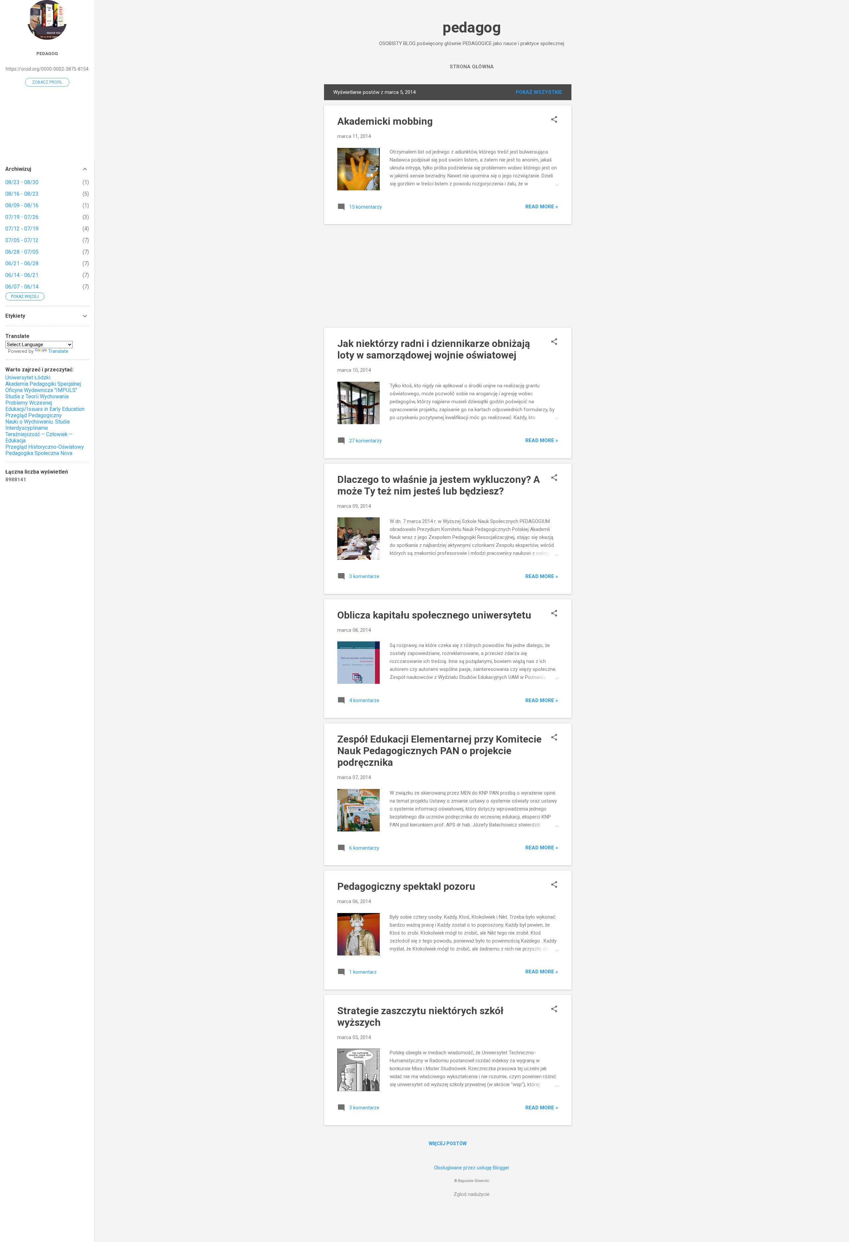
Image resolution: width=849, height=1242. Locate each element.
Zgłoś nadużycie (472, 1194)
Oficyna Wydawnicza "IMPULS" (41, 390)
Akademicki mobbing (385, 121)
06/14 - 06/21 (21, 275)
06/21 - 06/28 (21, 263)
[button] (554, 120)
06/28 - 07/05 (21, 252)
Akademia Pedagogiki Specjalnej (43, 384)
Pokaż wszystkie (539, 92)
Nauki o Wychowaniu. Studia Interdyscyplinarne (37, 425)
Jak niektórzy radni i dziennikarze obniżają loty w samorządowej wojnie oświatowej (433, 349)
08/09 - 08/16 (21, 205)
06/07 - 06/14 (21, 287)
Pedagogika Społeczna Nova (38, 453)
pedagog (472, 27)
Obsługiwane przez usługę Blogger (471, 1168)
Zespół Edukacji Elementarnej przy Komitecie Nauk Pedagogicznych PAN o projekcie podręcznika (439, 750)
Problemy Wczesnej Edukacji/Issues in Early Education (45, 406)
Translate (58, 351)
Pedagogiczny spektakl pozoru (406, 886)
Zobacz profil (47, 82)
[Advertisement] (598, 183)
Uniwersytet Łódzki (27, 377)
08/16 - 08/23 (21, 194)
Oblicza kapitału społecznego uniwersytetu (434, 615)
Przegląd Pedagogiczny (33, 415)
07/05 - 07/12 (21, 240)
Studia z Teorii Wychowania (37, 396)
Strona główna (472, 67)
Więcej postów (448, 1143)
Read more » (541, 207)
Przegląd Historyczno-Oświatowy (44, 447)
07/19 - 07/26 (21, 217)
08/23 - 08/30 (21, 182)
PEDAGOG (47, 53)
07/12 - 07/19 (21, 229)
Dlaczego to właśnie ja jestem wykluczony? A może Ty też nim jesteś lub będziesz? (438, 485)
